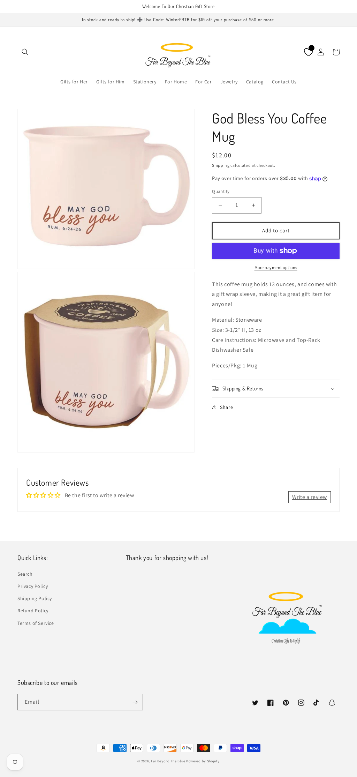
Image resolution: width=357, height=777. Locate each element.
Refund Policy (32, 610)
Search (25, 574)
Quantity (220, 191)
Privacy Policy (32, 586)
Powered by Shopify (203, 761)
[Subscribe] (135, 702)
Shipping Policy (34, 598)
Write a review (309, 497)
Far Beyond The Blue (168, 761)
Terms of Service (35, 623)
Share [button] (226, 407)
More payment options (276, 267)
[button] (25, 52)
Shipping (221, 165)
